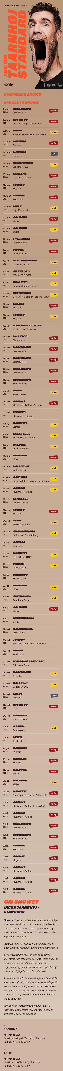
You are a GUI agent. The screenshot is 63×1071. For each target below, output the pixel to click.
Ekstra (54, 154)
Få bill (54, 132)
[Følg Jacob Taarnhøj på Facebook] (44, 85)
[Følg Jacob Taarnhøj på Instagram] (49, 85)
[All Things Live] (59, 85)
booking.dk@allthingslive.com (28, 1038)
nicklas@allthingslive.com (25, 1062)
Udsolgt (54, 110)
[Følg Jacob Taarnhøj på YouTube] (53, 85)
